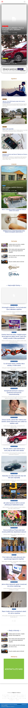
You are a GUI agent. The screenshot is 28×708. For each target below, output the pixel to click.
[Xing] (18, 699)
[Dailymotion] (7, 695)
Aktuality (14, 332)
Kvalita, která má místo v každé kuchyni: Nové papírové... (16, 634)
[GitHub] (4, 696)
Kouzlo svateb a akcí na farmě (16, 261)
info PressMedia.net (6, 63)
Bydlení (14, 609)
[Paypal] (23, 696)
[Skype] (8, 698)
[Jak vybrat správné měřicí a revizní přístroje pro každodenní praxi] (14, 491)
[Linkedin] (10, 696)
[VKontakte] (25, 698)
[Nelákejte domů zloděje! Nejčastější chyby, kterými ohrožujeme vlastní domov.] (14, 221)
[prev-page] (13, 621)
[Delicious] (8, 695)
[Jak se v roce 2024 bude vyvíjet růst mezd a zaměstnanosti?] (14, 88)
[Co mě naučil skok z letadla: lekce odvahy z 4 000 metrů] (14, 351)
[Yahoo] (14, 699)
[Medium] (13, 696)
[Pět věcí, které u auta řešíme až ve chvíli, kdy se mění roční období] (14, 50)
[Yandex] (15, 699)
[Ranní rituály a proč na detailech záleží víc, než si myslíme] (14, 599)
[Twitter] (22, 698)
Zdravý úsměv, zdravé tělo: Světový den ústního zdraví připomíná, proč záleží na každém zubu (14, 421)
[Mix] (14, 696)
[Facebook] (19, 695)
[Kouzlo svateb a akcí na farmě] (4, 262)
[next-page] (15, 621)
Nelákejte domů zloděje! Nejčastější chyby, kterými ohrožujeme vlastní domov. (14, 231)
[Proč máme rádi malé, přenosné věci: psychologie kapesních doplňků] (4, 250)
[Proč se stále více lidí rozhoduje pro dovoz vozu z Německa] (4, 256)
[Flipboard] (22, 695)
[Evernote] (17, 695)
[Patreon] (22, 696)
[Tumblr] (19, 698)
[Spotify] (11, 698)
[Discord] (13, 695)
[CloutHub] (5, 695)
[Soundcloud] (10, 698)
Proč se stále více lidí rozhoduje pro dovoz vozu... (17, 256)
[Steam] (14, 698)
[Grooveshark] (5, 696)
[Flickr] (20, 695)
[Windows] (11, 699)
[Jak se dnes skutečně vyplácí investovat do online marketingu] (14, 572)
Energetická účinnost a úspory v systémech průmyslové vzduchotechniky (14, 392)
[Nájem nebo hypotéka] (14, 116)
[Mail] (11, 696)
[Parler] (19, 696)
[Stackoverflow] (13, 698)
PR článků (19, 704)
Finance (4, 99)
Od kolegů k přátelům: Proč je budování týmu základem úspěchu (13, 29)
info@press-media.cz (6, 32)
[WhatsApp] (9, 699)
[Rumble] (4, 698)
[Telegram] (16, 698)
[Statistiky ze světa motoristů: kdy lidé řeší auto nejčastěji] (14, 464)
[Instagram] (7, 696)
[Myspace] (16, 696)
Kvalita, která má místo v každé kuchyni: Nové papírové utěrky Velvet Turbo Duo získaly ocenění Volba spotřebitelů (14, 336)
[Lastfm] (8, 696)
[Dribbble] (14, 695)
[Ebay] (16, 695)
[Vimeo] (23, 698)
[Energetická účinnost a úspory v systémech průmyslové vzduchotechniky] (14, 378)
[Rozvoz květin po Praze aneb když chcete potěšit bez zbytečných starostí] (14, 518)
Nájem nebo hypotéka (7, 129)
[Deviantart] (10, 695)
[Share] (7, 698)
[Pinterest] (25, 696)
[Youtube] (17, 699)
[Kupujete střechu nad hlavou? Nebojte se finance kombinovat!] (14, 141)
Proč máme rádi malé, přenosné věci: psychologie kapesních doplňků (17, 251)
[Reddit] (2, 698)
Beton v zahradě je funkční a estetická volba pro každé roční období (13, 187)
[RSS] (5, 698)
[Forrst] (23, 695)
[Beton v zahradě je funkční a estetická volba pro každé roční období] (14, 179)
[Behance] (2, 695)
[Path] (20, 696)
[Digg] (11, 695)
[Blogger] (4, 695)
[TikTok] (17, 698)
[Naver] (17, 696)
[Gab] (25, 695)
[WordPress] (12, 699)
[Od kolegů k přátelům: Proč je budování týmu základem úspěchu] (14, 19)
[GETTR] (2, 696)
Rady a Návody (5, 26)
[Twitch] (20, 698)
